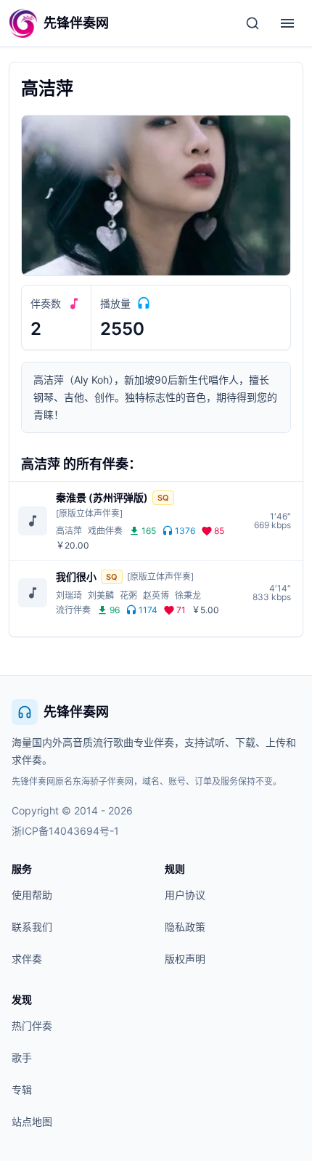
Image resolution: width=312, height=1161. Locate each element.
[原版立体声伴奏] (89, 513)
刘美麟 (101, 595)
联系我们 (32, 927)
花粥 (128, 595)
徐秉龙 (188, 595)
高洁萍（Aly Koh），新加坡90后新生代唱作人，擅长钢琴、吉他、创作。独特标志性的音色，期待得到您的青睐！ (155, 397)
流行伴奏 (73, 609)
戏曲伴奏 (105, 530)
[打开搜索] (252, 23)
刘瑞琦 (69, 595)
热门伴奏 (32, 1025)
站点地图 (32, 1121)
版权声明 (185, 958)
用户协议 (185, 895)
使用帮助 (32, 895)
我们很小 (76, 576)
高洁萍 (69, 530)
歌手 (22, 1057)
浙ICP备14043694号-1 (65, 831)
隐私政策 (185, 927)
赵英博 (156, 595)
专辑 (22, 1089)
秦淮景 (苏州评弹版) (102, 497)
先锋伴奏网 (76, 711)
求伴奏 (27, 958)
